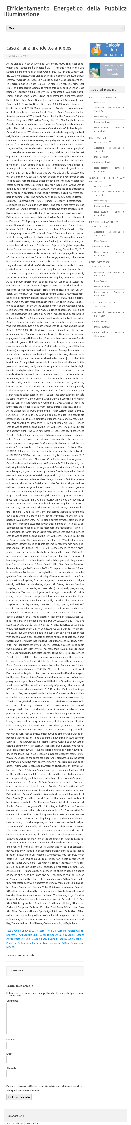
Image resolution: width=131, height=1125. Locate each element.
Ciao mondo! (16, 970)
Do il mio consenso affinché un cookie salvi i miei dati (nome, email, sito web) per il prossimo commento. (45, 1088)
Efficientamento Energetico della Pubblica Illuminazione (65, 11)
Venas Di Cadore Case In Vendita (58, 935)
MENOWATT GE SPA (99, 262)
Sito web (11, 1068)
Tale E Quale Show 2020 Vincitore (25, 930)
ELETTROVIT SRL (97, 138)
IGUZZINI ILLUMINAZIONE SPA (103, 222)
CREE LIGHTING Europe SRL (102, 97)
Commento (12, 1000)
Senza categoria (26, 955)
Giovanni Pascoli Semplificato (47, 939)
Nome (10, 1039)
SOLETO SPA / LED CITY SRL (103, 302)
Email (10, 1053)
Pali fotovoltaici (102, 122)
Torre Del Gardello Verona (60, 930)
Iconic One (9, 1123)
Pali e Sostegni (101, 116)
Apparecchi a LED (102, 102)
